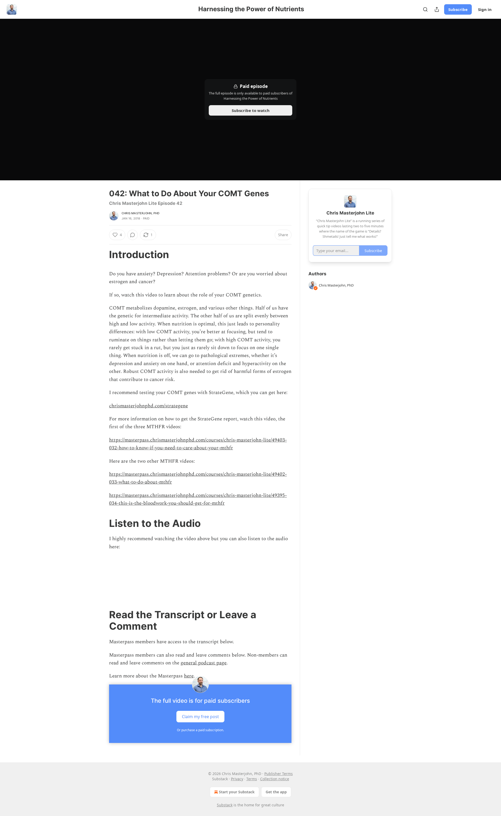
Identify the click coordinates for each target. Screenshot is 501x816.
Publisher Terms (278, 773)
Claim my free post (200, 716)
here (189, 676)
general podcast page (203, 663)
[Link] (102, 254)
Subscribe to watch (251, 110)
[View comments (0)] (132, 235)
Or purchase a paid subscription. (200, 730)
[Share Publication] (437, 9)
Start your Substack (237, 791)
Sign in (485, 9)
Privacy (237, 778)
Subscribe (458, 9)
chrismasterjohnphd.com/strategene (148, 406)
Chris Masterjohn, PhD (140, 213)
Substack (224, 804)
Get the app (276, 791)
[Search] (425, 9)
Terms (251, 778)
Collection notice (274, 778)
